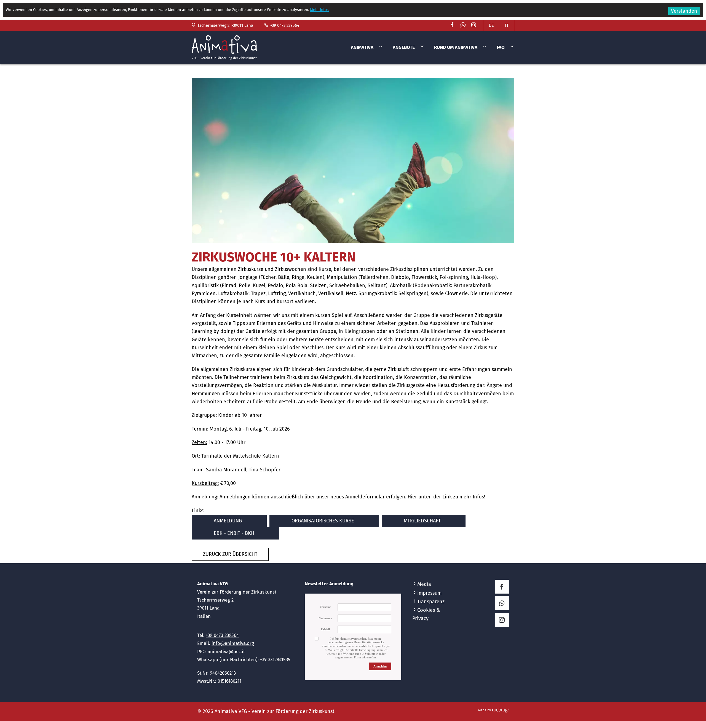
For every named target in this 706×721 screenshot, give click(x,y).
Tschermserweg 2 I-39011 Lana (224, 25)
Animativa (362, 47)
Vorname (325, 606)
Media (424, 584)
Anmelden (380, 666)
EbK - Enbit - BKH (234, 533)
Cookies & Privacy (426, 614)
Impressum (429, 593)
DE (491, 25)
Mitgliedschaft (422, 521)
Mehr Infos (319, 9)
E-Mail (325, 629)
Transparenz (431, 602)
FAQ (501, 47)
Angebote (404, 47)
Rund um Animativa (455, 47)
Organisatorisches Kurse (323, 521)
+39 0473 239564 (284, 25)
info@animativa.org (233, 643)
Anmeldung (228, 521)
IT (507, 25)
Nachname (325, 618)
